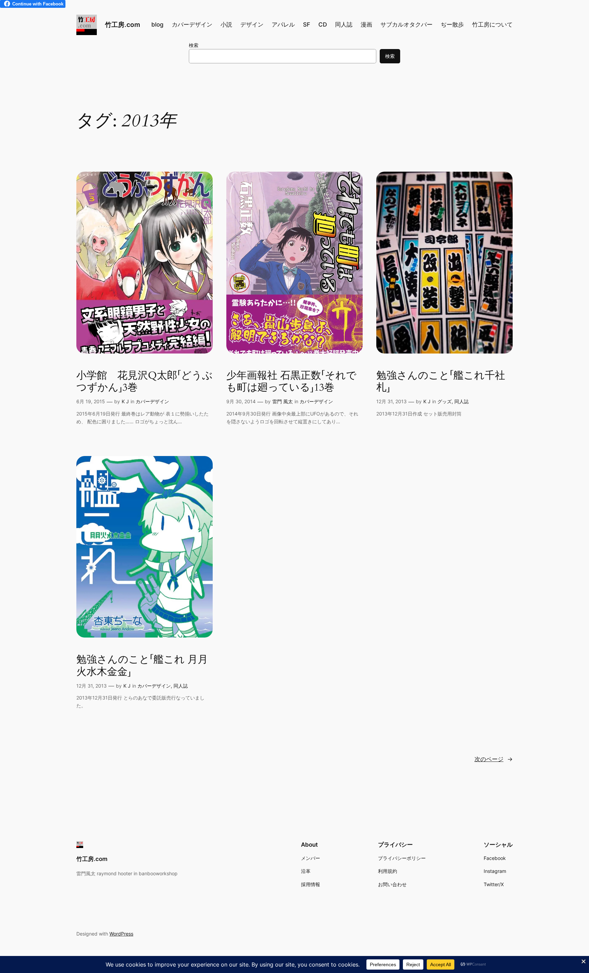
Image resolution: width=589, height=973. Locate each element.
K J (125, 401)
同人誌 (461, 401)
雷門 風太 (282, 401)
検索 (193, 45)
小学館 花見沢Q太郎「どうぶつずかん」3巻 (144, 382)
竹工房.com (122, 24)
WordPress (121, 934)
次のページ (493, 759)
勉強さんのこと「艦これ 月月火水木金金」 (142, 666)
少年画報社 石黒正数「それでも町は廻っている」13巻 (291, 382)
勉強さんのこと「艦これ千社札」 (440, 382)
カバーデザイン (152, 401)
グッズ (444, 401)
